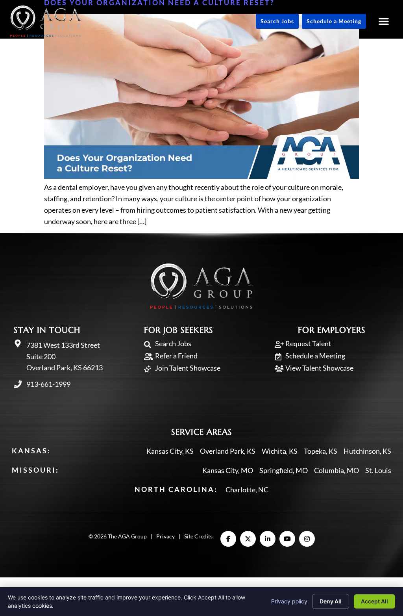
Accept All (374, 601)
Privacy (165, 536)
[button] (383, 21)
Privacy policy (289, 601)
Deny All (331, 601)
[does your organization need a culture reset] (201, 176)
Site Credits (198, 536)
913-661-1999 (48, 384)
